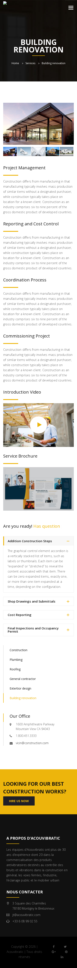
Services (30, 63)
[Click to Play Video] (38, 425)
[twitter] (65, 947)
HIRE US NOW (19, 801)
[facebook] (54, 947)
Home (15, 63)
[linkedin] (62, 957)
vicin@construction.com (32, 743)
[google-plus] (54, 952)
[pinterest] (66, 952)
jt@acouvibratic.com (26, 915)
